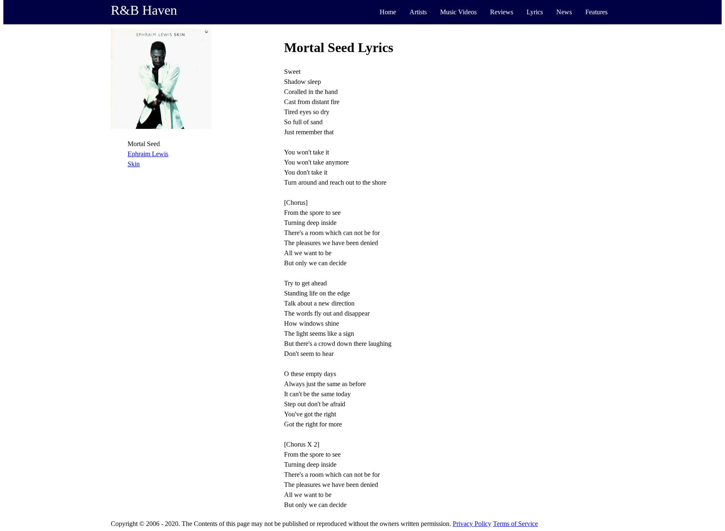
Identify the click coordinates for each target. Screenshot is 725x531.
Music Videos (458, 12)
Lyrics (535, 12)
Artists (418, 12)
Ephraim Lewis (148, 153)
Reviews (501, 12)
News (564, 12)
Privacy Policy (472, 523)
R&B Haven (144, 10)
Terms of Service (515, 523)
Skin (134, 163)
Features (596, 12)
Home (388, 12)
